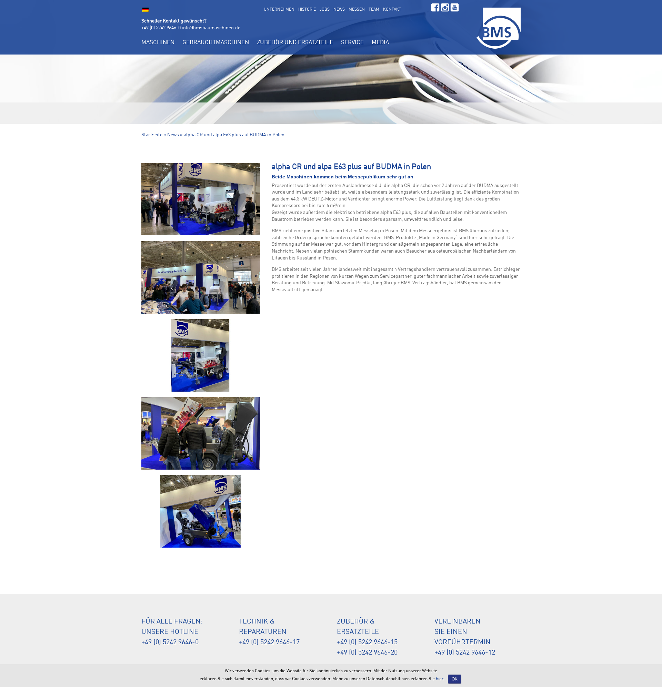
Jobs (325, 10)
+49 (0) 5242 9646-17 (269, 642)
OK (455, 679)
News (339, 10)
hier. (440, 679)
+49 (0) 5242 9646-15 (367, 642)
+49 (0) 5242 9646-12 (464, 652)
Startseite (151, 135)
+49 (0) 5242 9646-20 (367, 652)
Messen (357, 10)
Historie (307, 10)
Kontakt (392, 10)
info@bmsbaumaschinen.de (211, 28)
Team (374, 10)
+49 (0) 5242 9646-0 (161, 28)
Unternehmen (279, 10)
